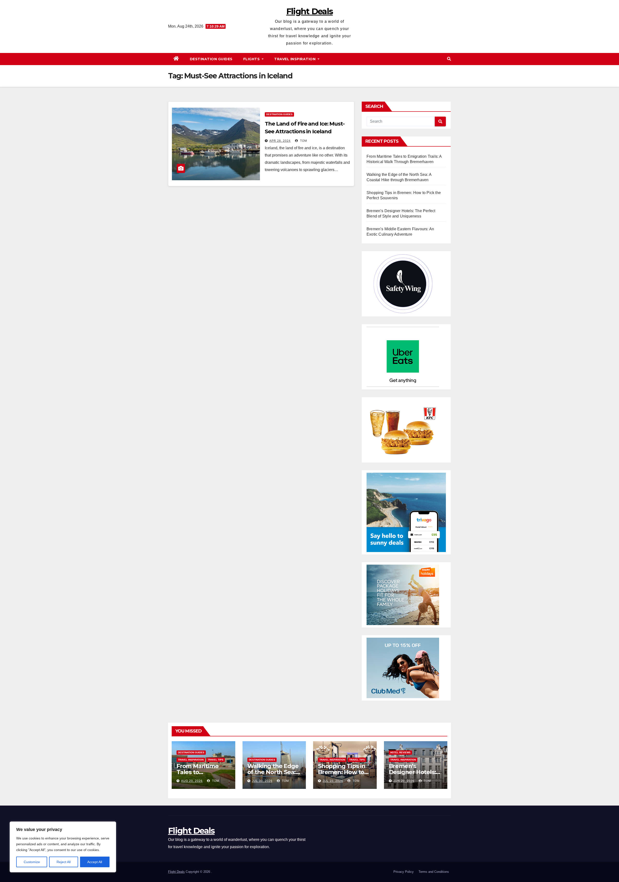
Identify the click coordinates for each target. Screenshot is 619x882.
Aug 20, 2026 (192, 781)
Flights (252, 59)
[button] (449, 59)
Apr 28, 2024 (280, 140)
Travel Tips (215, 759)
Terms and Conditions (434, 872)
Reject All (64, 862)
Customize (32, 862)
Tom (303, 140)
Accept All (94, 862)
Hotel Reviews (400, 752)
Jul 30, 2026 (262, 781)
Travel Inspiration (295, 59)
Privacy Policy (403, 872)
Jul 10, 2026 (333, 781)
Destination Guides (211, 59)
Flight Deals (309, 11)
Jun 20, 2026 (403, 781)
